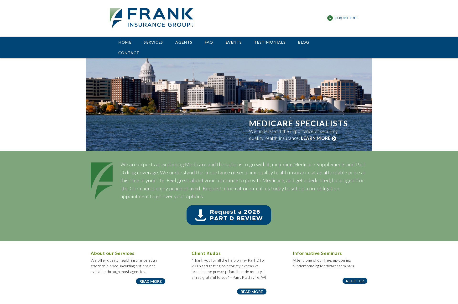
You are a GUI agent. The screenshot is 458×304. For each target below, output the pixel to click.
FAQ (209, 42)
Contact (128, 52)
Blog (303, 42)
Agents (183, 42)
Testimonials (269, 42)
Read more (151, 281)
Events (234, 42)
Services (153, 42)
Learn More (316, 138)
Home (124, 42)
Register (355, 281)
